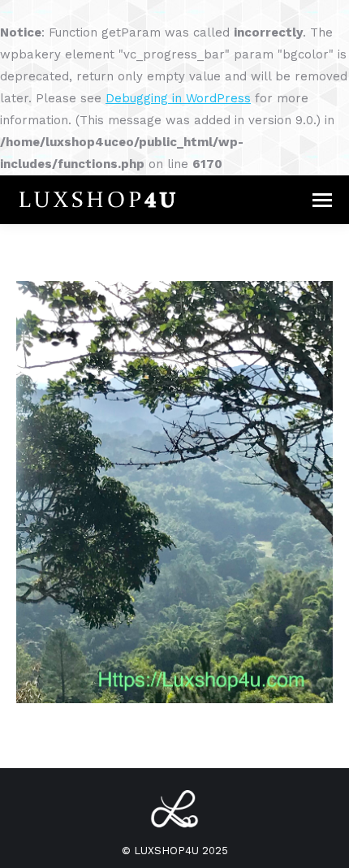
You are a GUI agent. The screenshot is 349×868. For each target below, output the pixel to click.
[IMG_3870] (174, 492)
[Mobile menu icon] (322, 200)
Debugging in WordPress (178, 98)
